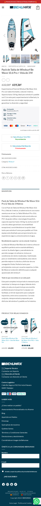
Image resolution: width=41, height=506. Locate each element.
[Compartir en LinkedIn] (23, 178)
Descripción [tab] (6, 191)
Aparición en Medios (9, 417)
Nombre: (5, 453)
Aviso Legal (13, 503)
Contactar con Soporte (10, 371)
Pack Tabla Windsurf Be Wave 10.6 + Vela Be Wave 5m (10, 340)
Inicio (4, 66)
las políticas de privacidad (22, 471)
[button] (3, 7)
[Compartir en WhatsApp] (3, 178)
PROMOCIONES (13, 491)
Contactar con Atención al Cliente (14, 377)
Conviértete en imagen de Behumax (15, 440)
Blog (3, 413)
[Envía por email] (15, 178)
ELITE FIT (23, 491)
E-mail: (4, 462)
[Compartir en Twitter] (11, 178)
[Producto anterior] (8, 80)
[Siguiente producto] (3, 80)
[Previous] (1, 337)
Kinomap (5, 421)
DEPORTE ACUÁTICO (12, 493)
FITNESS (30, 491)
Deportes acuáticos (17, 66)
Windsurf (31, 66)
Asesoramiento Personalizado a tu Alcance (18, 409)
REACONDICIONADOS (28, 493)
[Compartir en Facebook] (7, 178)
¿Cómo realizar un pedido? (11, 405)
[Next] (39, 337)
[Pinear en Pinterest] (19, 178)
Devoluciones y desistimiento (13, 436)
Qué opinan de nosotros (11, 425)
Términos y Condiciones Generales (14, 432)
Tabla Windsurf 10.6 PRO (21, 137)
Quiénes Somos (7, 429)
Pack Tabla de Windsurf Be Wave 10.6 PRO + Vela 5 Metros (30, 340)
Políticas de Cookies (25, 503)
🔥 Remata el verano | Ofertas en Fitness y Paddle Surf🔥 (20, 2)
